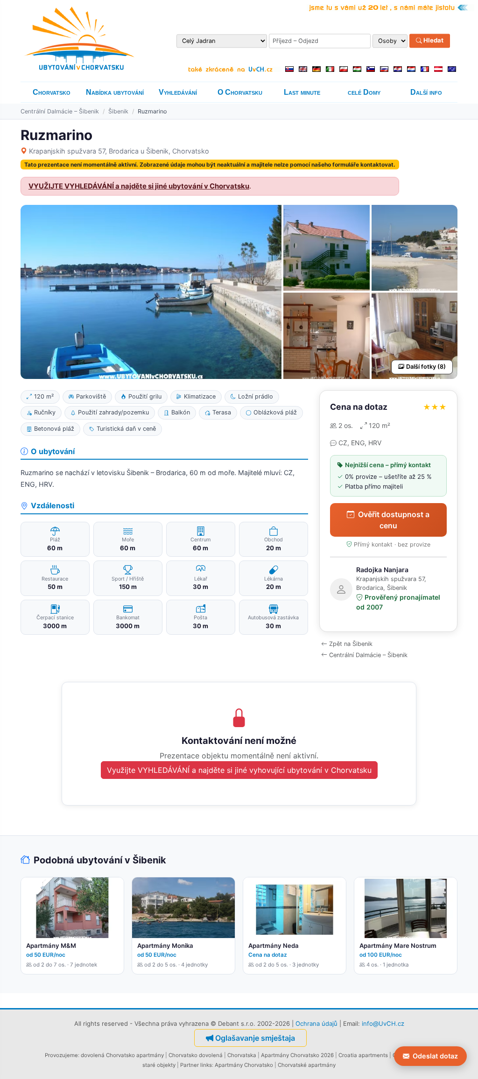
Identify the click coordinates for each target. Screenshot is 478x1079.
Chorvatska (241, 1055)
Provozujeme (61, 1055)
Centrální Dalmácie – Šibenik (60, 111)
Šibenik (118, 111)
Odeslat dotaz (435, 1056)
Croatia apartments (363, 1055)
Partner (189, 1065)
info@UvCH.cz (383, 1023)
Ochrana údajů (316, 1023)
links (206, 1065)
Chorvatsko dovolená (196, 1055)
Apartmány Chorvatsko (244, 1065)
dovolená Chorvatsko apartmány (122, 1055)
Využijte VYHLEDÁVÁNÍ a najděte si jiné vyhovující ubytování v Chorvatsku (239, 770)
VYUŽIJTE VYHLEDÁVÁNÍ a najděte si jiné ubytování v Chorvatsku (138, 186)
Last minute (302, 92)
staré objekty (159, 1065)
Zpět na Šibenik (351, 643)
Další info (426, 92)
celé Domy (364, 92)
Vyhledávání (178, 92)
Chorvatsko (51, 92)
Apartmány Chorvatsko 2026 (297, 1055)
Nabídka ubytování (115, 92)
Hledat (432, 40)
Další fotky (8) (426, 366)
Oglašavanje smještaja (255, 1038)
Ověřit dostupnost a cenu (393, 520)
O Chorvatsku (240, 92)
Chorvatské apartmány (307, 1065)
